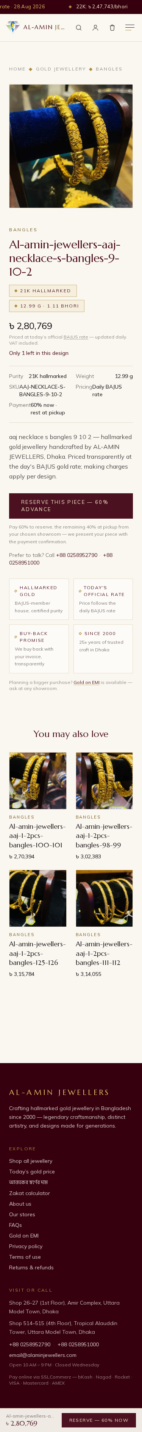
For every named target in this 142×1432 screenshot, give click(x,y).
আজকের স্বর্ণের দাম (28, 1182)
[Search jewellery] (78, 27)
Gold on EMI (86, 682)
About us (20, 1203)
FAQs (15, 1225)
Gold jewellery (61, 69)
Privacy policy (25, 1246)
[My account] (95, 27)
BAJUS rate (76, 337)
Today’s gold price (32, 1171)
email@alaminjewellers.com (42, 1355)
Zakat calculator (29, 1193)
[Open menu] (130, 27)
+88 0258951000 (78, 1344)
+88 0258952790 (76, 555)
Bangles (109, 69)
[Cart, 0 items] (112, 27)
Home (17, 69)
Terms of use (25, 1256)
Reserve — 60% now (99, 1420)
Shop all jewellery (30, 1161)
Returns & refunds (31, 1267)
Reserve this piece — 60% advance (65, 506)
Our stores (22, 1214)
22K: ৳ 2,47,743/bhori (102, 6)
